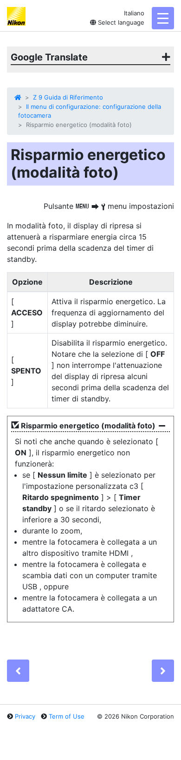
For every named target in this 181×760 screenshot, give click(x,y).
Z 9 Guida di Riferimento (68, 97)
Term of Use (66, 716)
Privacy (25, 716)
